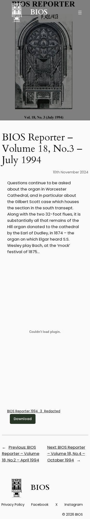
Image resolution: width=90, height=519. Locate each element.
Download (23, 418)
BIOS (39, 12)
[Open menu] (80, 12)
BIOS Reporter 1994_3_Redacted (33, 411)
